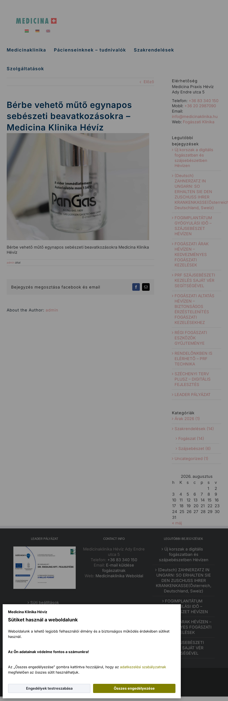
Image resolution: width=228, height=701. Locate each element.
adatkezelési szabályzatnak (143, 667)
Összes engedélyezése (134, 688)
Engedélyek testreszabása (49, 688)
